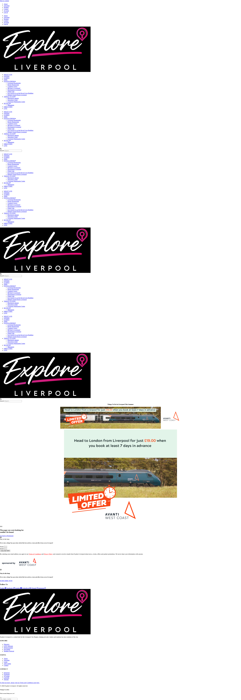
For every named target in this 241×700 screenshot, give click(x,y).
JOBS (5, 79)
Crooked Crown (12, 86)
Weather (6, 7)
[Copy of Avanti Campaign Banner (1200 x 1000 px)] (120, 523)
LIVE (5, 108)
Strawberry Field (13, 100)
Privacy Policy (48, 554)
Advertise (7, 6)
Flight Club (11, 91)
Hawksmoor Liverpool (14, 90)
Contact (6, 9)
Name (2, 547)
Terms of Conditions (35, 554)
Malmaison (11, 105)
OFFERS (6, 76)
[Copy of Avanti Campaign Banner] (120, 428)
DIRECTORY (8, 107)
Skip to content (4, 1)
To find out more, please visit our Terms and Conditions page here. (20, 683)
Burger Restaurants (13, 85)
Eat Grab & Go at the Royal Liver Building (20, 93)
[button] (120, 149)
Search (2, 150)
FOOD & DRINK (9, 81)
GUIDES (6, 78)
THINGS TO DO (9, 96)
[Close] (1, 697)
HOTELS (7, 103)
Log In (6, 12)
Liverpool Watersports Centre (16, 102)
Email (2, 548)
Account (6, 11)
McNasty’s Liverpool (14, 88)
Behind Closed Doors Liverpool (17, 95)
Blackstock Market (13, 98)
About (6, 4)
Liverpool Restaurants (14, 83)
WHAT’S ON (8, 74)
